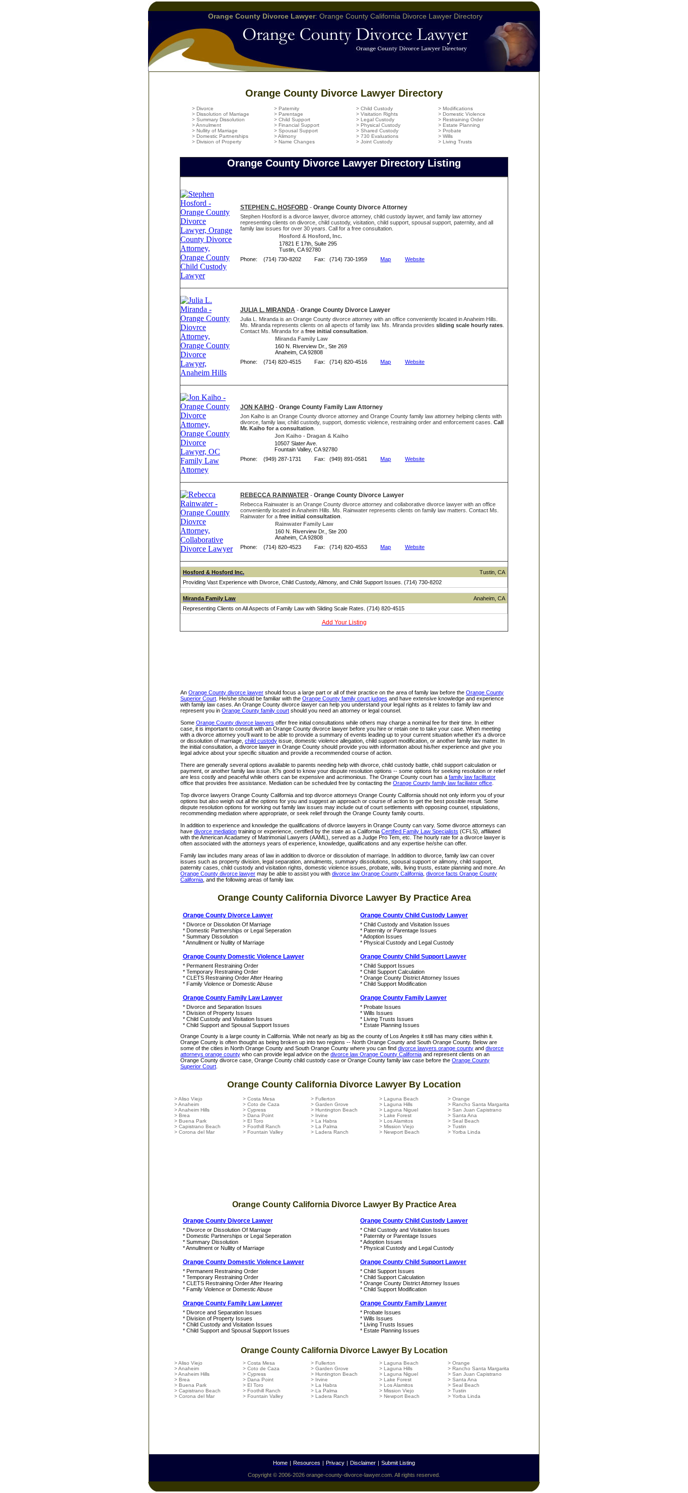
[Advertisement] (344, 664)
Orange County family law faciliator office (442, 783)
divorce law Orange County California (377, 874)
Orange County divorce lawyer (225, 692)
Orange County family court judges (344, 698)
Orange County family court (255, 711)
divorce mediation (215, 831)
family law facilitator (472, 777)
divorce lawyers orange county (435, 1048)
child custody (261, 741)
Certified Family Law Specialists (419, 831)
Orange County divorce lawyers (235, 723)
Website (415, 259)
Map (385, 259)
